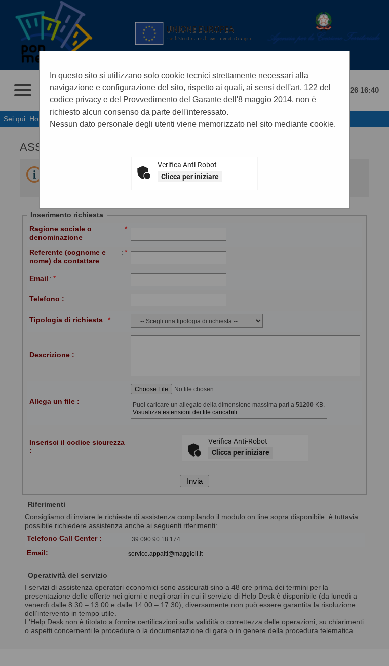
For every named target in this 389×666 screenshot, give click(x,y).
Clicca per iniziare (190, 176)
